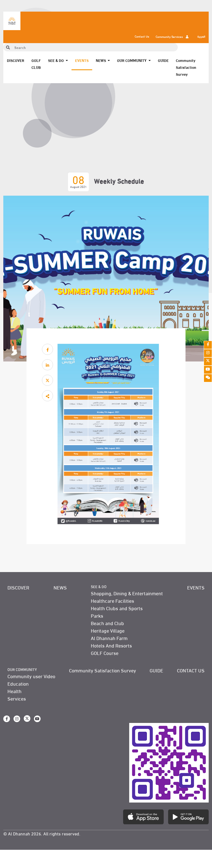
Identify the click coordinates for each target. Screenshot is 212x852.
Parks (97, 615)
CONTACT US (191, 670)
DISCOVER (15, 60)
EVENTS (82, 60)
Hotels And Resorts (111, 645)
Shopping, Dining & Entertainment (127, 593)
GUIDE (163, 60)
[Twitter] (208, 361)
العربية (201, 36)
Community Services (170, 36)
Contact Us (142, 36)
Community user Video (31, 676)
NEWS (60, 587)
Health (14, 690)
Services (16, 698)
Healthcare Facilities (112, 600)
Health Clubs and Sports (117, 608)
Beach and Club (107, 622)
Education (18, 683)
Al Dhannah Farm (109, 637)
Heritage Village (107, 630)
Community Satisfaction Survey (186, 67)
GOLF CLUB (36, 64)
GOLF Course (104, 652)
